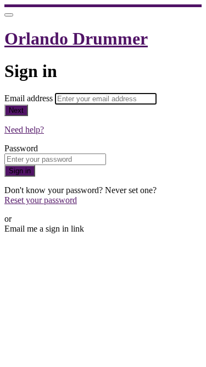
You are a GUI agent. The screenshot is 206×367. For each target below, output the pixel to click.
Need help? (24, 129)
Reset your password (40, 200)
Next (16, 110)
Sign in (20, 171)
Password (21, 148)
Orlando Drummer (76, 38)
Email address (29, 98)
